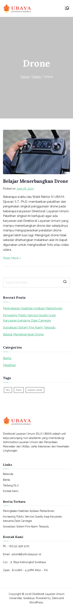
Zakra (55, 598)
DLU (8, 390)
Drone (19, 390)
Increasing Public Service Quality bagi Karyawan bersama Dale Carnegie (29, 318)
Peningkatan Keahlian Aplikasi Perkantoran (33, 308)
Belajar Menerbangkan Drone (35, 181)
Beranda (8, 474)
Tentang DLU (11, 485)
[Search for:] (36, 282)
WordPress (36, 602)
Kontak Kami (10, 491)
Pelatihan (9, 365)
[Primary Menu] (67, 8)
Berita (7, 358)
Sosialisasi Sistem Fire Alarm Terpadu (29, 327)
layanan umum (35, 390)
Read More (10, 258)
